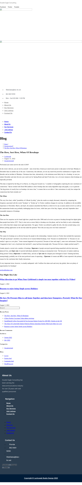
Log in (6, 356)
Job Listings (8, 110)
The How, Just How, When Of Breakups (15, 148)
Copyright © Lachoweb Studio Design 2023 (41, 478)
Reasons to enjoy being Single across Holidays (19, 289)
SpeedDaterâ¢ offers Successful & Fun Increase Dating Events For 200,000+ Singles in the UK (33, 321)
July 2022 (7, 340)
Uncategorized (9, 161)
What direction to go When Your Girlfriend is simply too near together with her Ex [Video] (37, 279)
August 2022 (8, 337)
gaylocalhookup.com (6, 270)
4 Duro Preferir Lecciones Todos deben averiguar (19, 318)
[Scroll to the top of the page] (0, 483)
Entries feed (8, 358)
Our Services (9, 108)
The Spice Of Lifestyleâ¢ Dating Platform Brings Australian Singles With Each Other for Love (33, 324)
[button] (41, 117)
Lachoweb (7, 156)
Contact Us (8, 113)
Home (6, 102)
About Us (7, 105)
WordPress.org (8, 364)
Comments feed (9, 361)
